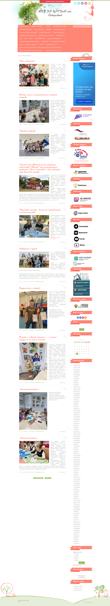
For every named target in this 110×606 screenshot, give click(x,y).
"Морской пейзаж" (27, 131)
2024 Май (76, 492)
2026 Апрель (77, 536)
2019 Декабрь (77, 393)
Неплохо (77, 556)
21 (83, 351)
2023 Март (76, 466)
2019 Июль (76, 384)
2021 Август (76, 431)
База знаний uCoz (78, 590)
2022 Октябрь (77, 457)
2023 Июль (76, 474)
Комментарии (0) (40, 88)
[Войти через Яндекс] (83, 317)
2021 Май (76, 425)
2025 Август (76, 521)
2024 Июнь (76, 494)
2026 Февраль (77, 532)
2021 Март (76, 421)
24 (74, 353)
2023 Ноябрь (77, 481)
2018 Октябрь (77, 367)
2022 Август (76, 453)
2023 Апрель (77, 468)
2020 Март (76, 399)
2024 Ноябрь (77, 504)
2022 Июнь (76, 449)
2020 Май (76, 403)
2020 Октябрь (77, 412)
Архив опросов (82, 564)
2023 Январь (77, 462)
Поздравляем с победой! (29, 288)
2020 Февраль (77, 397)
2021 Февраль (77, 419)
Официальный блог (78, 586)
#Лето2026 (53, 120)
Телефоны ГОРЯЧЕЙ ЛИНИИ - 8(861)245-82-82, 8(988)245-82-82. (81, 161)
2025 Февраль (77, 509)
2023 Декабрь (77, 483)
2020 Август (76, 408)
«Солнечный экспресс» (29, 389)
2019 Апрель (77, 378)
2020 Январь (77, 395)
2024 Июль (76, 496)
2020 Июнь (76, 404)
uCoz (19, 601)
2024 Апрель (77, 491)
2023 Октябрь (77, 479)
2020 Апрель (77, 401)
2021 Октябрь (77, 434)
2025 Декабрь (77, 528)
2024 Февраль (77, 487)
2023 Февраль (77, 464)
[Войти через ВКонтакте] (80, 317)
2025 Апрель (77, 513)
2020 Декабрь (77, 416)
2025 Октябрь (77, 524)
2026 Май (76, 537)
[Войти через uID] (78, 317)
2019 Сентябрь (77, 388)
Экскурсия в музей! (28, 248)
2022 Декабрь (77, 461)
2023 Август (76, 476)
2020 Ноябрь (77, 414)
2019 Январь (77, 373)
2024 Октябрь (77, 502)
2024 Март (76, 489)
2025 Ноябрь (77, 526)
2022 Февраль (77, 442)
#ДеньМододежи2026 (55, 237)
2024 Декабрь (77, 506)
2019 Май (76, 380)
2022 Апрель (77, 446)
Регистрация (86, 602)
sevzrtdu (25, 88)
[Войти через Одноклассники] (85, 317)
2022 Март (76, 444)
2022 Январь (77, 440)
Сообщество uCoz (78, 588)
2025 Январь (77, 507)
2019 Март (76, 376)
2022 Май (76, 448)
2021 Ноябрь (77, 436)
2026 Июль (76, 541)
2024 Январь (77, 485)
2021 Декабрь (77, 438)
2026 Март (76, 534)
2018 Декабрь (77, 371)
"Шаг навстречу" (27, 61)
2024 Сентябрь (77, 500)
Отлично (77, 553)
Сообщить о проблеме (84, 101)
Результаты (75, 564)
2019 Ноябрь (77, 391)
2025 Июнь (76, 517)
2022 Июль (76, 451)
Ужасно (76, 560)
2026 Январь (77, 530)
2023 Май (76, 470)
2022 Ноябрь (77, 459)
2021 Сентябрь (77, 433)
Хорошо (77, 555)
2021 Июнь (76, 427)
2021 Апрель (77, 423)
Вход (91, 602)
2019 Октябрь (77, 389)
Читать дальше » (54, 200)
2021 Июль (76, 429)
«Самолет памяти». (28, 438)
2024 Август (76, 498)
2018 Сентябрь (77, 365)
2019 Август (76, 386)
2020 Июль (76, 406)
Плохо (76, 558)
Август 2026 (81, 339)
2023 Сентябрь (77, 477)
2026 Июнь (76, 539)
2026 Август (76, 543)
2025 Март (76, 511)
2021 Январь (77, 418)
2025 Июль (76, 519)
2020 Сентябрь (77, 410)
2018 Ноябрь (77, 369)
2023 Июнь (76, 472)
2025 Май (76, 515)
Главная (19, 55)
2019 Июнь (76, 382)
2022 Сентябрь (77, 455)
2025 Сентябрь (77, 522)
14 (83, 349)
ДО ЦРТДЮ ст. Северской (55, 13)
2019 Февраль (77, 374)
